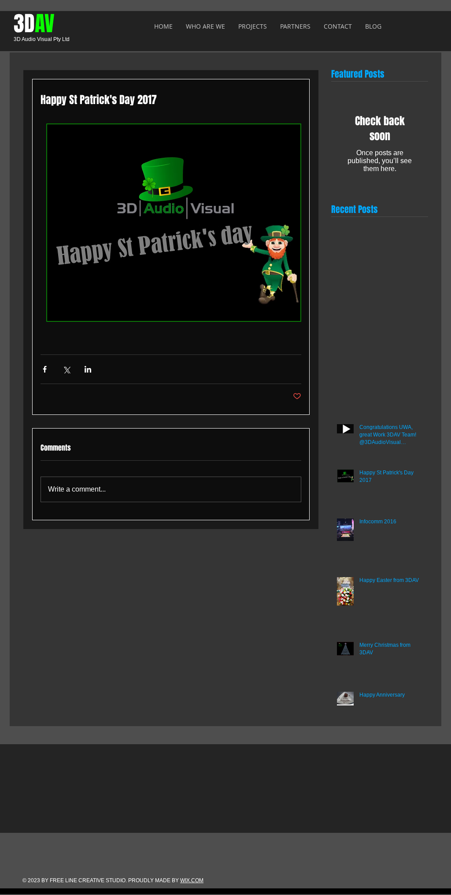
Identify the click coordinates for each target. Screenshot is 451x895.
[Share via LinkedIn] (88, 369)
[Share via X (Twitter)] (66, 369)
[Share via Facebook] (45, 369)
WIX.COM (191, 880)
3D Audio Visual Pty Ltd (42, 39)
